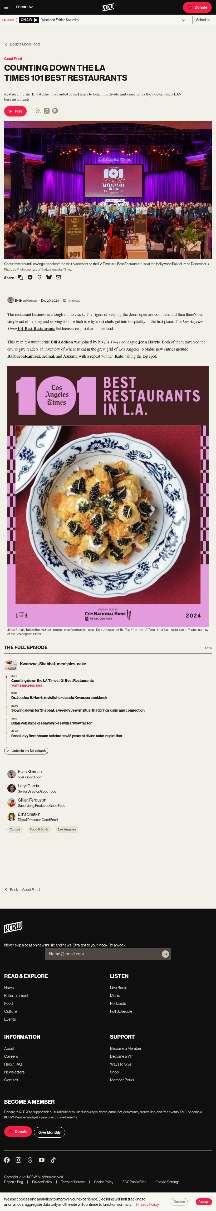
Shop (114, 1072)
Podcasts (118, 1003)
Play (18, 111)
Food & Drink (39, 829)
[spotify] (55, 112)
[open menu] (8, 7)
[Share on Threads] (39, 278)
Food (8, 1003)
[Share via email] (58, 278)
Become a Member (125, 1048)
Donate (201, 7)
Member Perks (122, 1080)
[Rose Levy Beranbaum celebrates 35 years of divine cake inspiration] (6, 732)
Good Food (13, 59)
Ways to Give (120, 1064)
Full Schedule (121, 1011)
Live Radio (118, 987)
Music (115, 995)
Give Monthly (49, 1132)
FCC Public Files (131, 1182)
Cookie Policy (101, 1182)
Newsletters (14, 1072)
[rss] (38, 112)
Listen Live (24, 7)
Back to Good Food (25, 44)
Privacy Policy (39, 1182)
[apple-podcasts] (46, 112)
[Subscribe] (165, 954)
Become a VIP (121, 1056)
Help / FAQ (13, 1064)
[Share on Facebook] (30, 278)
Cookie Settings (167, 1182)
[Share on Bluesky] (49, 278)
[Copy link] (20, 278)
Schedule (203, 20)
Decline (179, 1202)
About (9, 1048)
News (9, 987)
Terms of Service (70, 1182)
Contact (11, 1080)
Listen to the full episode (29, 751)
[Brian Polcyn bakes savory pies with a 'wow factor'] (6, 719)
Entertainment (16, 995)
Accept (203, 1202)
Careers (11, 1056)
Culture (15, 829)
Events (10, 1019)
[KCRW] (13, 931)
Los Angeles (67, 829)
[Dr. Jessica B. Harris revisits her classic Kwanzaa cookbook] (6, 694)
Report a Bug (13, 1182)
